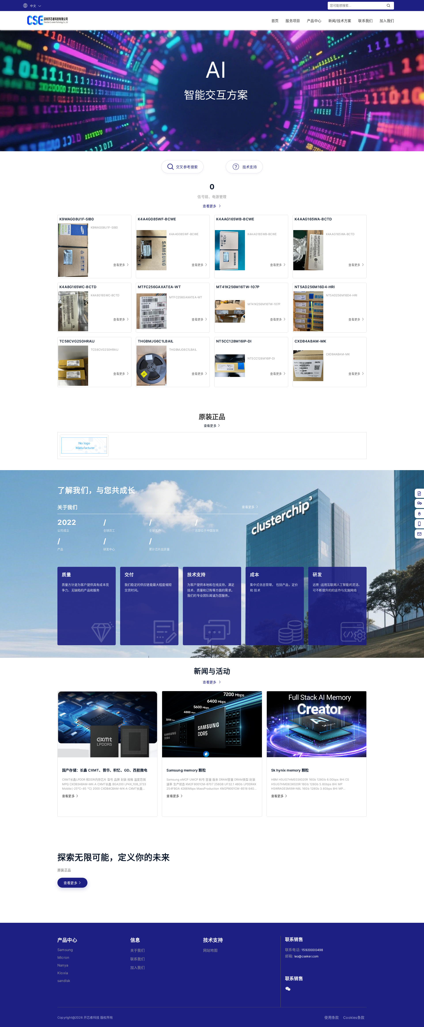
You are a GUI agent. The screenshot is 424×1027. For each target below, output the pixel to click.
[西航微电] (84, 446)
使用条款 (331, 1017)
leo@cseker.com (306, 956)
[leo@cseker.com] (419, 534)
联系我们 (137, 959)
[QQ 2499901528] (419, 513)
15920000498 (312, 950)
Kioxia (62, 973)
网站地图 (210, 950)
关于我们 (137, 950)
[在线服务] (419, 503)
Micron (63, 957)
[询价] (419, 493)
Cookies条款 (353, 1017)
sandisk (63, 980)
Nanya (62, 965)
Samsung (65, 950)
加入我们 (137, 967)
